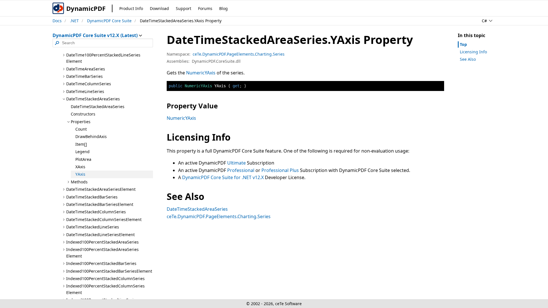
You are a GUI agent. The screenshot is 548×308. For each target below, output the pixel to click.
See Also (468, 59)
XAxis (80, 166)
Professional (240, 170)
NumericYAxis (200, 73)
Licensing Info (473, 51)
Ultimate (236, 163)
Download (159, 8)
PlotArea (83, 159)
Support (183, 8)
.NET (74, 20)
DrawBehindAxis (91, 136)
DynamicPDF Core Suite (109, 20)
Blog (223, 8)
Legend (82, 151)
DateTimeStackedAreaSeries (97, 106)
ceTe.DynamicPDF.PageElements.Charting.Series (239, 54)
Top (463, 44)
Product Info (131, 8)
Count (81, 129)
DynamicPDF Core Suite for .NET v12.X (223, 177)
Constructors (83, 114)
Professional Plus (280, 170)
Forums (205, 8)
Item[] (81, 144)
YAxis (80, 174)
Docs (57, 20)
